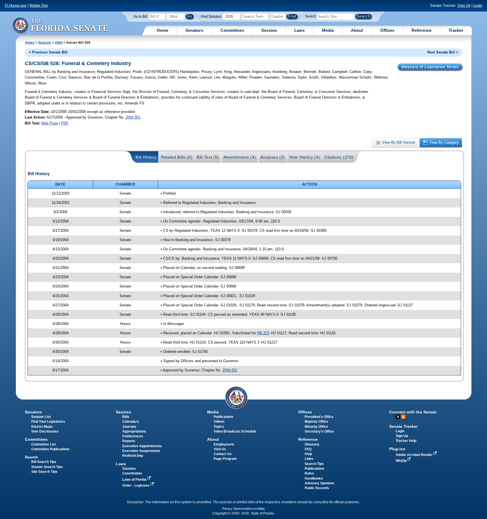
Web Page (49, 123)
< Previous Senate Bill (48, 52)
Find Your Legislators (48, 421)
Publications (223, 416)
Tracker (456, 30)
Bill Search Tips (43, 462)
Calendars (130, 421)
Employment (224, 444)
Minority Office (316, 426)
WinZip (401, 460)
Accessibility (256, 508)
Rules (309, 473)
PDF (64, 123)
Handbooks (314, 478)
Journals (129, 426)
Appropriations (134, 431)
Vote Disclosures (45, 431)
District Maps (42, 426)
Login (477, 5)
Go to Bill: (141, 16)
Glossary (312, 444)
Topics (219, 426)
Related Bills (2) (176, 157)
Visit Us (220, 449)
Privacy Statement (234, 508)
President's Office (319, 416)
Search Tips (314, 463)
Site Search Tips (44, 471)
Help (308, 454)
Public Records (317, 488)
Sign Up (463, 5)
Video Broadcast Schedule (235, 431)
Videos (219, 421)
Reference (421, 30)
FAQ (308, 449)
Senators (194, 30)
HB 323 (263, 333)
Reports (128, 441)
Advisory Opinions (319, 483)
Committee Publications (50, 449)
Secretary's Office (319, 431)
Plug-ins (397, 449)
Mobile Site (39, 5)
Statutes (129, 468)
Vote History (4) (304, 157)
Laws (299, 30)
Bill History (146, 157)
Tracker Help (406, 440)
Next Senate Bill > (442, 52)
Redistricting (132, 455)
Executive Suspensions (141, 451)
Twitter (398, 417)
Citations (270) (338, 157)
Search (310, 16)
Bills (125, 416)
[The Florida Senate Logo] (60, 25)
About (357, 30)
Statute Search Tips (47, 467)
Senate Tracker (403, 426)
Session (269, 30)
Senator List (41, 416)
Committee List (43, 444)
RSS (403, 417)
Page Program (225, 458)
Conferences (132, 436)
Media (328, 30)
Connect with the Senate (413, 412)
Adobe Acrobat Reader (414, 454)
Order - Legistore (136, 485)
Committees (232, 30)
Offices (387, 30)
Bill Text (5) (208, 157)
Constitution (132, 473)
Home (162, 30)
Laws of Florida (134, 479)
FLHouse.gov (15, 5)
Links (309, 458)
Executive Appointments (142, 446)
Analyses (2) (272, 157)
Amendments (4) (239, 157)
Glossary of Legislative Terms (430, 67)
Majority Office (316, 421)
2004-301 (132, 117)
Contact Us (223, 454)
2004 (58, 42)
